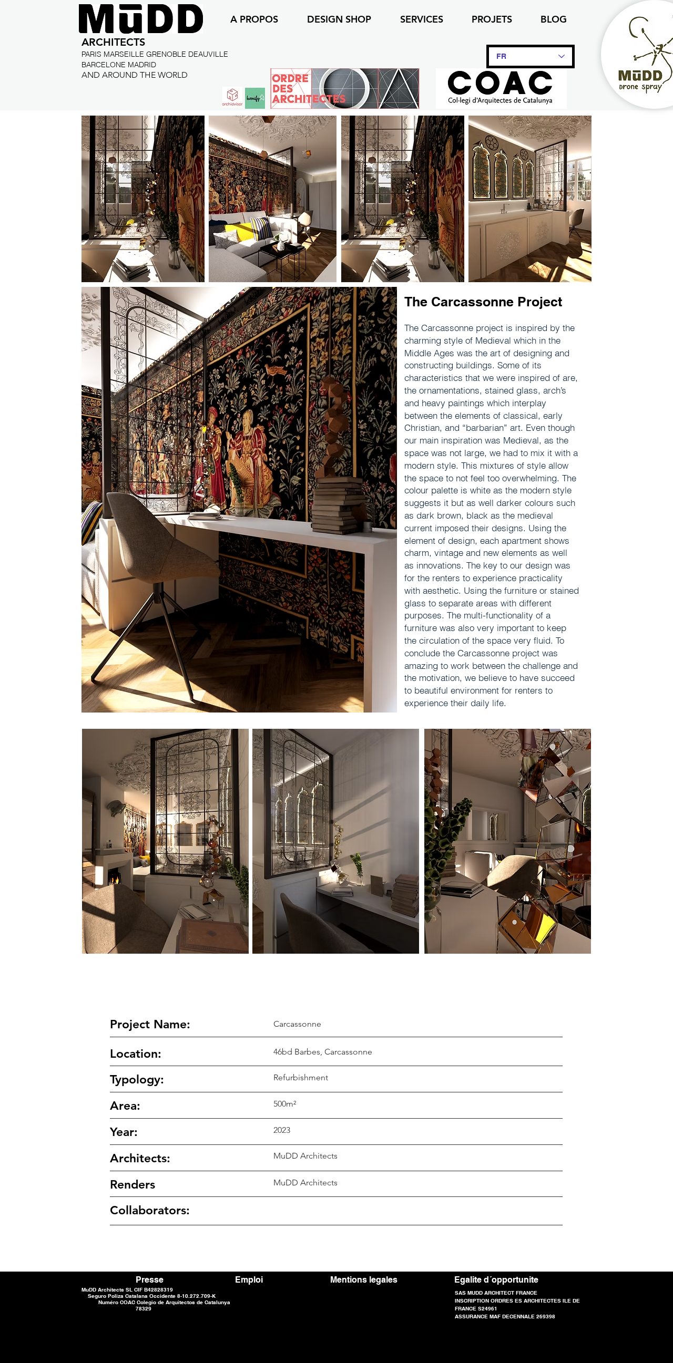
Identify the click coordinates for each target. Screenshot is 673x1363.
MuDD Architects (305, 1183)
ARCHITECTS (113, 42)
